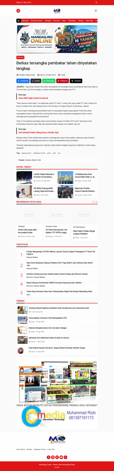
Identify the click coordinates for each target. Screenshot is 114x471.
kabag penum (26, 153)
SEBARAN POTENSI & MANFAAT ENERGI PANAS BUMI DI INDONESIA (84, 232)
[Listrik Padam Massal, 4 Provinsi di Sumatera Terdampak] (24, 177)
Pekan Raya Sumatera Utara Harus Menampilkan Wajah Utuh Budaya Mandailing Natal (59, 291)
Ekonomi (56, 21)
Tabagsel (48, 21)
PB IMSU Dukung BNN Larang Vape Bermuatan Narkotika (44, 191)
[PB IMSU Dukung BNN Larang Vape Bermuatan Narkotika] (24, 191)
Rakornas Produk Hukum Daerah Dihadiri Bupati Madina (84, 191)
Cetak (63, 75)
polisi (49, 153)
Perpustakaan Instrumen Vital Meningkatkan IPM (48, 318)
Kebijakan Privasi (40, 449)
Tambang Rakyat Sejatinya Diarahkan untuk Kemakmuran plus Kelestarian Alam (59, 308)
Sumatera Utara (36, 21)
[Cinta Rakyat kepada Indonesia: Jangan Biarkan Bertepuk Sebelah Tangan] (23, 350)
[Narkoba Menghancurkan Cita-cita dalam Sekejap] (23, 330)
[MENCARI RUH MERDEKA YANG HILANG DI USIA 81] (23, 340)
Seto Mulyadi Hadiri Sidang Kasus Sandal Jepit (38, 132)
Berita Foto (50, 226)
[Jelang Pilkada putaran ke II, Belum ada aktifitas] (57, 215)
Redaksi (29, 449)
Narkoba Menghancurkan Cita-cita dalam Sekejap (47, 328)
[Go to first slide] (96, 202)
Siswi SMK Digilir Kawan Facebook (33, 98)
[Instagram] (53, 457)
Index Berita (20, 449)
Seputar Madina (60, 226)
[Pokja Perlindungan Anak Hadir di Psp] (29, 215)
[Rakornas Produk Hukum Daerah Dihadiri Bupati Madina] (65, 191)
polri (54, 153)
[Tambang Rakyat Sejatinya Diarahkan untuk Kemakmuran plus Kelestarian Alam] (23, 310)
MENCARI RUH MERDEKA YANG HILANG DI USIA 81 (49, 338)
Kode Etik (51, 449)
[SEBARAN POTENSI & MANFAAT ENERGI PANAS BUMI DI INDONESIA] (84, 215)
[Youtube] (61, 457)
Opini (64, 21)
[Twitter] (65, 457)
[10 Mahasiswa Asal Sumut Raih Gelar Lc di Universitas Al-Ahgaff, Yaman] (65, 177)
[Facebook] (48, 457)
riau (59, 153)
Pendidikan (72, 21)
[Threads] (57, 457)
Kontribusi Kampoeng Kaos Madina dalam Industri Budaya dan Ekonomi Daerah (57, 274)
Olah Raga (89, 21)
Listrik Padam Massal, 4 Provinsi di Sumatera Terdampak (44, 177)
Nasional (25, 21)
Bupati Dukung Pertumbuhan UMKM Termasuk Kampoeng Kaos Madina (53, 283)
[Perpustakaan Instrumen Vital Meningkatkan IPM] (23, 320)
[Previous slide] (93, 202)
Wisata (80, 21)
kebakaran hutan (39, 153)
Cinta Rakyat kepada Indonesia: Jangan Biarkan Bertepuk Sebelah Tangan (57, 348)
